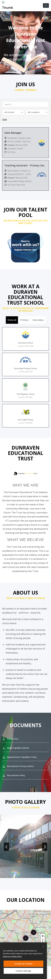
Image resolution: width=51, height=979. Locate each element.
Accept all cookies (23, 963)
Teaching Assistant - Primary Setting (25, 165)
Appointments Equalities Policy (22, 757)
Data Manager (13, 132)
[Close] (43, 946)
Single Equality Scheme (18, 747)
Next (44, 846)
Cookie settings (23, 971)
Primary (24, 319)
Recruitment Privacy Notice (20, 766)
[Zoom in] (43, 936)
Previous (6, 846)
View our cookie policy (12, 956)
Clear (4, 119)
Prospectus (12, 738)
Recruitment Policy (16, 775)
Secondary (38, 319)
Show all (12, 319)
